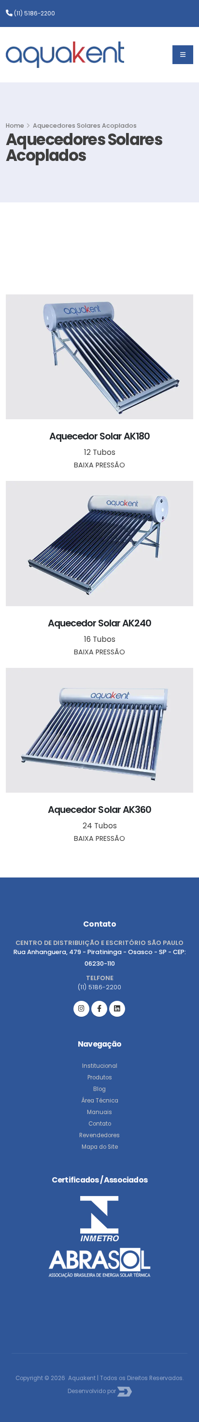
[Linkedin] (117, 1009)
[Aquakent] (65, 54)
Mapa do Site (100, 1147)
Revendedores (99, 1135)
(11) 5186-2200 (34, 13)
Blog (99, 1089)
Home (15, 125)
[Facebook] (99, 1009)
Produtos (99, 1077)
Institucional (99, 1066)
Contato (99, 1124)
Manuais (99, 1112)
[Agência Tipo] (124, 1391)
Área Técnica (99, 1100)
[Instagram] (81, 1009)
